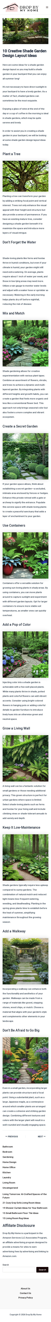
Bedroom (7, 1151)
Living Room (9, 1182)
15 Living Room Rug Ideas (16, 1218)
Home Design (9, 1162)
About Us (25, 1288)
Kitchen (7, 1172)
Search (6, 1265)
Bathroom (8, 1146)
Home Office (9, 1167)
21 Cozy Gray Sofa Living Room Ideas (22, 1202)
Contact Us (25, 1293)
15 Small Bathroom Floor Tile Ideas (20, 1213)
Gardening (8, 1157)
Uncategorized (10, 1187)
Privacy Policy (25, 1297)
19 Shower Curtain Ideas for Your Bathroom (25, 1208)
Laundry (7, 1177)
